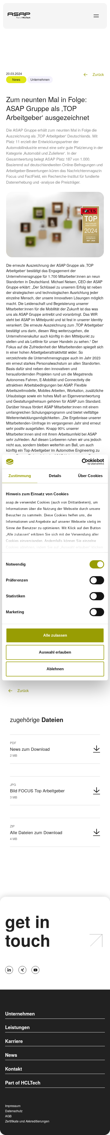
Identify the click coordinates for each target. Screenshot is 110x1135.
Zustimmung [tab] (19, 475)
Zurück (98, 74)
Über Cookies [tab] (90, 475)
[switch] (97, 580)
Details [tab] (55, 475)
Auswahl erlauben (55, 652)
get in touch (27, 930)
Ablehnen (55, 669)
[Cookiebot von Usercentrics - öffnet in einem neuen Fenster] (81, 461)
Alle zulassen (55, 635)
